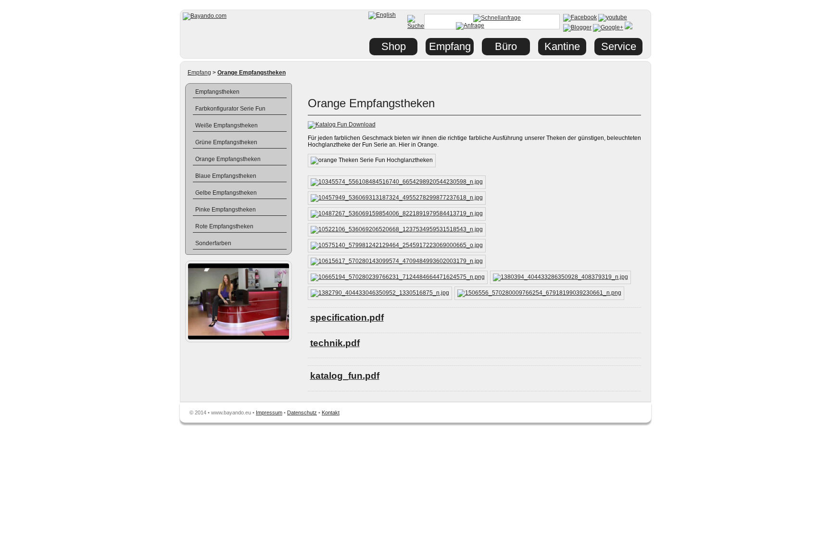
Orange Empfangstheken (228, 159)
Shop (393, 46)
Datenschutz (302, 412)
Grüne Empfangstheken (226, 142)
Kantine (562, 46)
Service (618, 46)
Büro (506, 46)
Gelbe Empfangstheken (226, 192)
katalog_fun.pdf (344, 376)
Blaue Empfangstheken (225, 176)
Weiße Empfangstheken (226, 125)
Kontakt (331, 412)
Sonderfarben (213, 243)
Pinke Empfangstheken (225, 209)
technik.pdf (335, 343)
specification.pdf (347, 317)
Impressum (269, 412)
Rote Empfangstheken (224, 226)
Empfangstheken (217, 91)
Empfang (199, 72)
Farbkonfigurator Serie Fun (230, 108)
